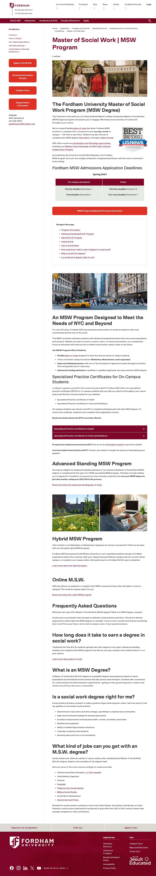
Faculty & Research (70, 20)
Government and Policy (67, 800)
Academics (64, 28)
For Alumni (83, 4)
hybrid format (107, 138)
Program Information (70, 230)
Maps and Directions (138, 847)
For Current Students (65, 4)
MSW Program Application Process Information (99, 211)
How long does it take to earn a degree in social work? (86, 249)
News (105, 4)
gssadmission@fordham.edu (22, 124)
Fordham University (133, 4)
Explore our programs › (24, 827)
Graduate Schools (99, 28)
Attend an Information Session (22, 76)
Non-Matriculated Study (19, 42)
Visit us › (78, 827)
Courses (12, 35)
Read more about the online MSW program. (72, 595)
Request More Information (22, 104)
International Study (16, 46)
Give (95, 4)
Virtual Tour (134, 851)
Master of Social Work (76, 31)
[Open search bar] (149, 20)
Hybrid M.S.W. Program (71, 238)
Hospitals (61, 784)
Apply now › (131, 827)
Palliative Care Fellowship (76, 146)
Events (116, 4)
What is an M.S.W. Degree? (73, 253)
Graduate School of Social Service (124, 28)
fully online (84, 138)
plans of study (79, 128)
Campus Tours (22, 90)
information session (115, 444)
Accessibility (109, 864)
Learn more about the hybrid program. (69, 565)
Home (54, 28)
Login (148, 4)
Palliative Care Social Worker (70, 788)
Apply (86, 20)
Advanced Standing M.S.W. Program (77, 234)
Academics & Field (48, 20)
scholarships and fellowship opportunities (91, 143)
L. (86, 772)
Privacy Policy (109, 868)
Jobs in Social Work (70, 245)
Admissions (29, 20)
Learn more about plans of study (67, 659)
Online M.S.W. (67, 242)
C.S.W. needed (93, 772)
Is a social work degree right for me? (78, 257)
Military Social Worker (67, 792)
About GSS (15, 20)
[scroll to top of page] (148, 868)
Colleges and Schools (81, 28)
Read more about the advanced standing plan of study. (77, 485)
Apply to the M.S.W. (23, 63)
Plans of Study (15, 38)
